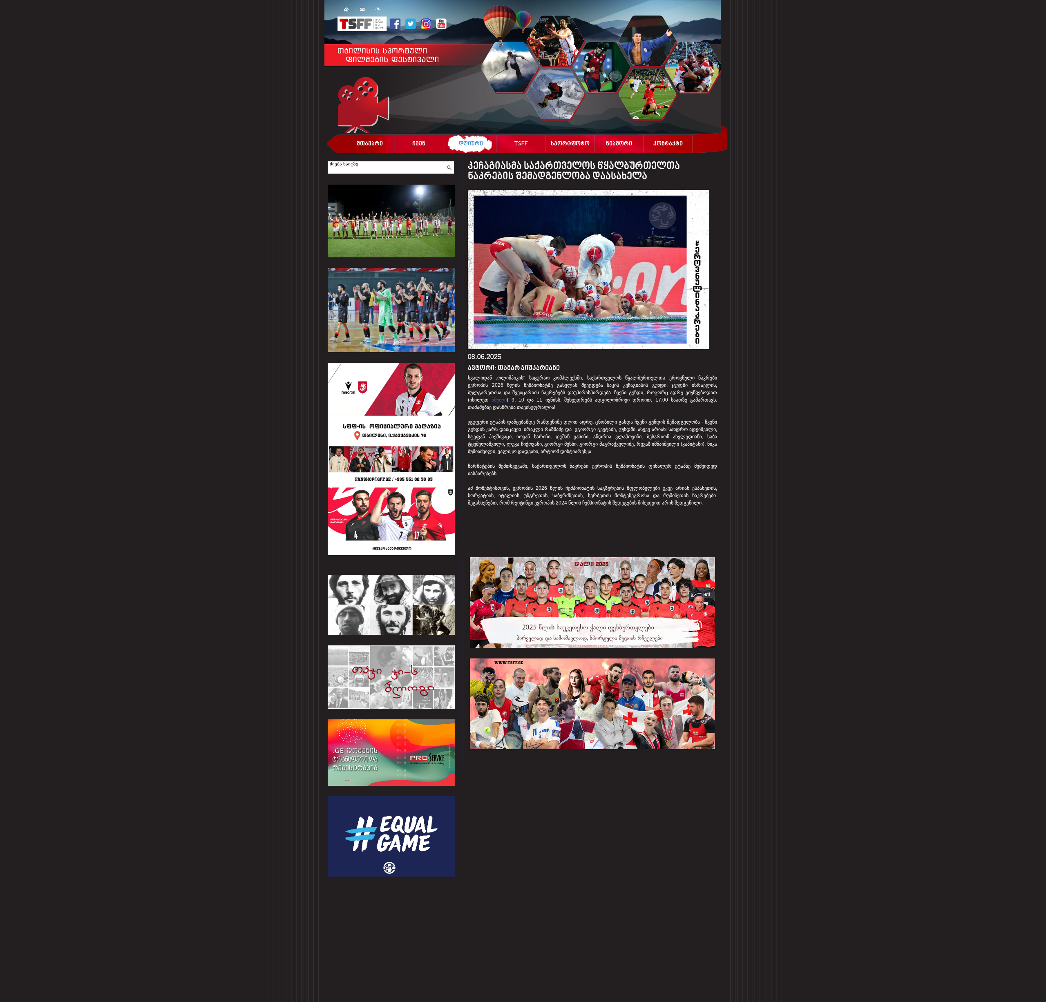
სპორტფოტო (570, 144)
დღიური (471, 144)
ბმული (499, 400)
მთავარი (370, 144)
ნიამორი (619, 144)
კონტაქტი (668, 144)
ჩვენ (418, 144)
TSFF (521, 144)
